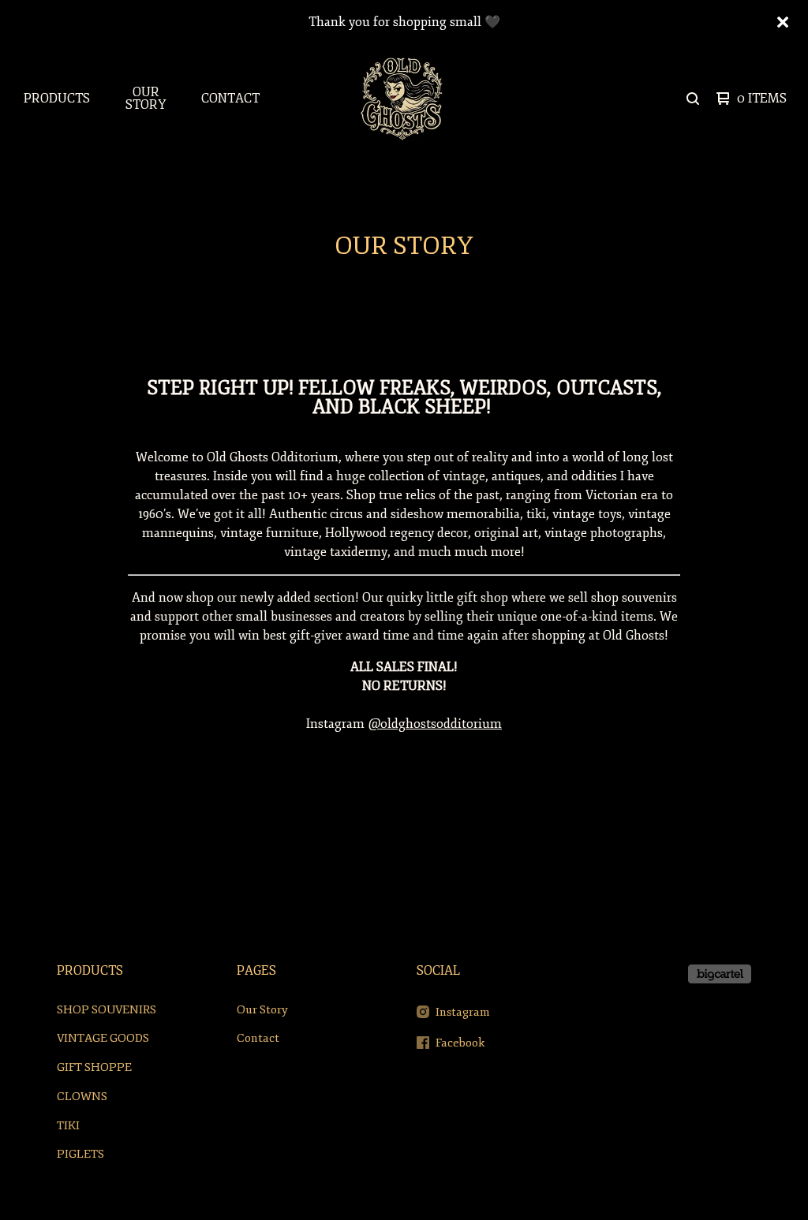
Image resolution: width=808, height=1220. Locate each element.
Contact (230, 98)
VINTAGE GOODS (103, 1038)
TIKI (68, 1125)
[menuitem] (57, 99)
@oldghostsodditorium (435, 724)
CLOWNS (82, 1096)
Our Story (145, 98)
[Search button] (692, 98)
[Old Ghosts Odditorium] (402, 98)
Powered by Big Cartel (719, 973)
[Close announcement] (782, 22)
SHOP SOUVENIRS (106, 1009)
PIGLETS (80, 1154)
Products (57, 98)
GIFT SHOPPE (94, 1067)
